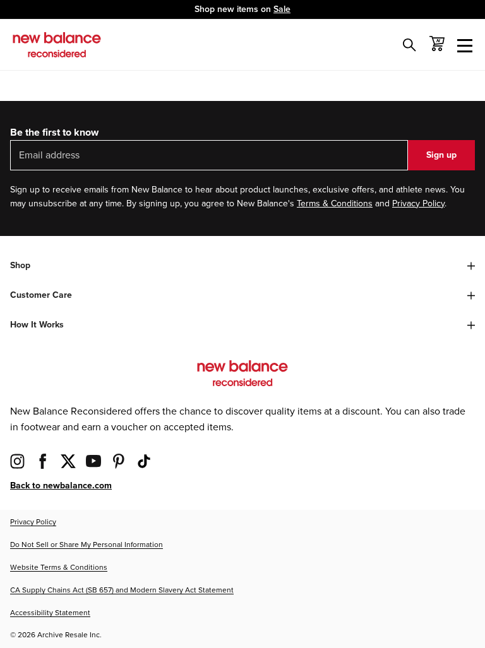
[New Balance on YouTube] (93, 461)
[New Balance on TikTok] (144, 461)
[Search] (409, 44)
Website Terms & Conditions (58, 567)
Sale (281, 9)
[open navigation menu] (464, 44)
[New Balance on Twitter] (68, 461)
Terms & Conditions (335, 203)
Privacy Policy (418, 203)
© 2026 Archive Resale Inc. (56, 635)
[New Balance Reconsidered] (57, 45)
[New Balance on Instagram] (17, 461)
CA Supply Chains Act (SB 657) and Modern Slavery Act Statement (122, 590)
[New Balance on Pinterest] (118, 461)
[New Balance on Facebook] (43, 461)
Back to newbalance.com (61, 485)
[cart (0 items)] (437, 43)
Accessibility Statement (50, 613)
